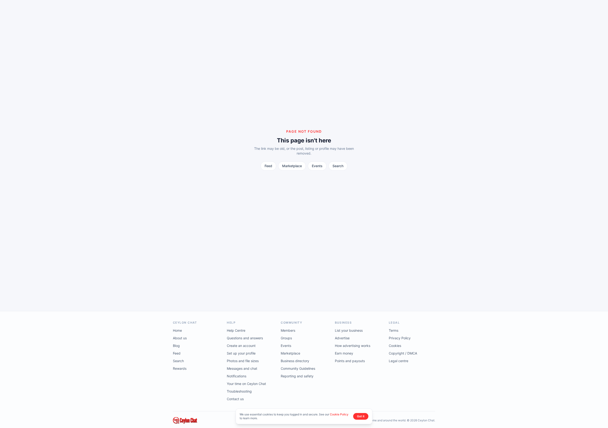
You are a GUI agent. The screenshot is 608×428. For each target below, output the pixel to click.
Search (337, 166)
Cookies (395, 346)
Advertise (342, 338)
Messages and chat (242, 368)
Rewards (179, 368)
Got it (361, 416)
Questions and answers (245, 338)
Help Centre (236, 330)
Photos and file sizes (243, 361)
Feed (268, 166)
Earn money (344, 353)
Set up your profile (241, 353)
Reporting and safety (297, 376)
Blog (176, 346)
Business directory (295, 361)
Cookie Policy (339, 414)
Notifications (236, 376)
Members (288, 330)
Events (317, 166)
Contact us (235, 399)
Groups (286, 338)
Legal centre (398, 361)
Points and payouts (350, 361)
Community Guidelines (298, 368)
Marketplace (292, 166)
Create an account (241, 346)
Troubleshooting (239, 391)
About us (180, 338)
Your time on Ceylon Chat (246, 384)
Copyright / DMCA (403, 353)
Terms (393, 330)
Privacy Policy (400, 338)
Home (177, 330)
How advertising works (352, 346)
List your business (349, 330)
